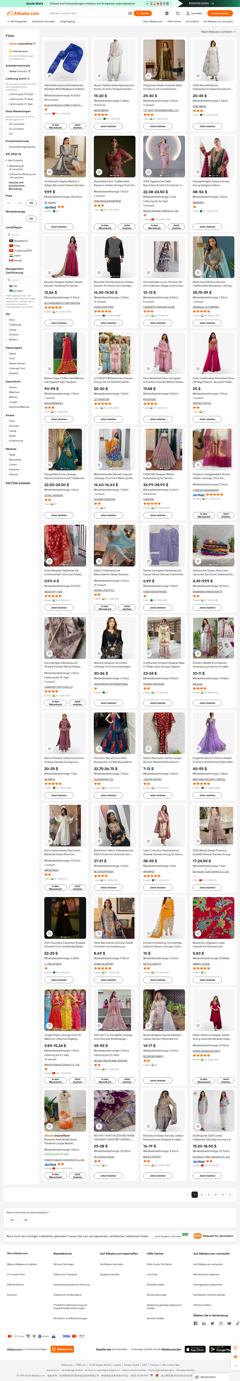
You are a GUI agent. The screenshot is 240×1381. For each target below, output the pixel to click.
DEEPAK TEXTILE (202, 403)
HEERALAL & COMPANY (206, 307)
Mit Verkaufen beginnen (206, 1274)
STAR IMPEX (199, 106)
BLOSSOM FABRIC (153, 1056)
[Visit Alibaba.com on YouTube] (229, 1323)
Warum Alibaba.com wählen (22, 1264)
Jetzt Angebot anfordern (169, 1236)
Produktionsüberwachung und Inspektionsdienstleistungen (70, 1307)
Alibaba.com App (171, 1349)
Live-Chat (152, 1274)
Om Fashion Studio (104, 1156)
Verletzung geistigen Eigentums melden (164, 1307)
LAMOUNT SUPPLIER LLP (58, 687)
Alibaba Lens (14, 1349)
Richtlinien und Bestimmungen (70, 1318)
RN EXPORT (149, 399)
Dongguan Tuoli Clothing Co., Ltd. (211, 871)
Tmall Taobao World (99, 1365)
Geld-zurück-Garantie (65, 1274)
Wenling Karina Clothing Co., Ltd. (62, 1064)
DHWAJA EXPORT (104, 964)
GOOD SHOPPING (104, 307)
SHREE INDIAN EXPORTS (206, 1051)
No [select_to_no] (26, 1219)
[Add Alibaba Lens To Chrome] (62, 1349)
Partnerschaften (202, 1305)
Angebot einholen (110, 1274)
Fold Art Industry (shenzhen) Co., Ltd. (64, 1159)
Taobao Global (131, 1365)
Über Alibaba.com (17, 1253)
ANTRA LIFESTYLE (104, 590)
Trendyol (154, 1365)
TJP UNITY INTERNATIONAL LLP (161, 110)
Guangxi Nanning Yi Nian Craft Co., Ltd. (63, 105)
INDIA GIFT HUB (53, 591)
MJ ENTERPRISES (103, 871)
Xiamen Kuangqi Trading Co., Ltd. (161, 210)
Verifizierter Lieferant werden (209, 1294)
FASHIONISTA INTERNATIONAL (111, 684)
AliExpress (67, 1365)
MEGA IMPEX (101, 110)
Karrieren (12, 1294)
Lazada (117, 1365)
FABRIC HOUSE (201, 964)
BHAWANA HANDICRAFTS (207, 591)
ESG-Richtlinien (15, 1284)
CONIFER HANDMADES (206, 490)
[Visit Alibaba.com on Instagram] (221, 1323)
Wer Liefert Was (171, 1365)
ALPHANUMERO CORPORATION (62, 303)
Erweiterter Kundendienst (68, 1294)
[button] (130, 13)
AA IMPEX (49, 779)
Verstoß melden (155, 1318)
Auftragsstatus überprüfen (208, 1284)
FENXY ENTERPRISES (155, 591)
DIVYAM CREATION (104, 499)
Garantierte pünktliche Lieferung (71, 1284)
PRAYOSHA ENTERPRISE (107, 201)
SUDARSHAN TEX (103, 779)
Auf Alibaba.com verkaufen (208, 1264)
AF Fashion (50, 202)
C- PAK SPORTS (52, 964)
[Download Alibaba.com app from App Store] (195, 1349)
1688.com (81, 1365)
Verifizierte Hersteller (111, 1264)
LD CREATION (101, 399)
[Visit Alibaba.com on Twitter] (212, 1323)
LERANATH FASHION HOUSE (159, 307)
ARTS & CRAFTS (152, 964)
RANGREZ (198, 202)
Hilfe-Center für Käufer (159, 1264)
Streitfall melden (156, 1284)
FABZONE (148, 499)
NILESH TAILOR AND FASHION (110, 1060)
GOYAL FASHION (53, 495)
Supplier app (103, 1349)
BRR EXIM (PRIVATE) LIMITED (209, 779)
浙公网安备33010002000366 (177, 1375)
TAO (144, 1365)
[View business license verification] (151, 1375)
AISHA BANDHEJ (53, 403)
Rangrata (198, 684)
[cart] (178, 13)
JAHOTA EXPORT (152, 779)
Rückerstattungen (157, 1294)
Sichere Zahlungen (64, 1264)
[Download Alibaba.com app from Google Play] (221, 1349)
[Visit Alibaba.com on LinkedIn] (204, 1323)
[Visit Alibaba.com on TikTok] (238, 1323)
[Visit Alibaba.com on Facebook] (195, 1323)
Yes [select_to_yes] (12, 1219)
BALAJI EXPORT (152, 1156)
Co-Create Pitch (16, 1274)
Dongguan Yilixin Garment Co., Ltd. (211, 1156)
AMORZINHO (51, 870)
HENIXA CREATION (153, 684)
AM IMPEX (149, 871)
